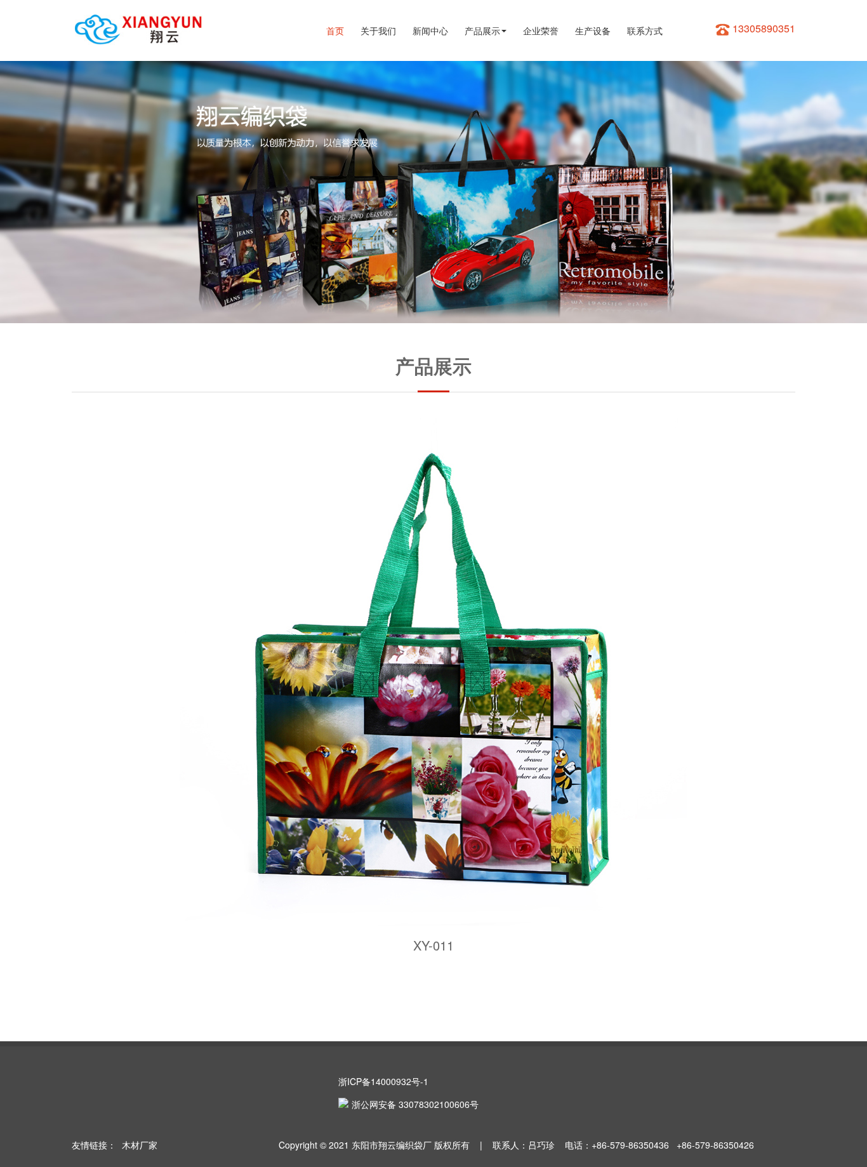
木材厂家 (139, 1144)
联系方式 (645, 30)
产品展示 (482, 30)
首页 (335, 30)
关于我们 (378, 30)
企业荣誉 (541, 30)
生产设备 (593, 30)
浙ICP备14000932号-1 (383, 1081)
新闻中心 (430, 30)
